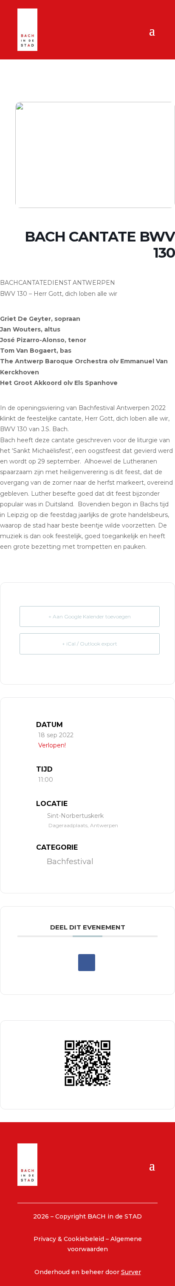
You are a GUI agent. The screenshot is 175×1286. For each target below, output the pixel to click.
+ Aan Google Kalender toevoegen (89, 616)
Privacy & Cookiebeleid (70, 1239)
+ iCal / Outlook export (89, 643)
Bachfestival (70, 861)
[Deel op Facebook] (86, 962)
